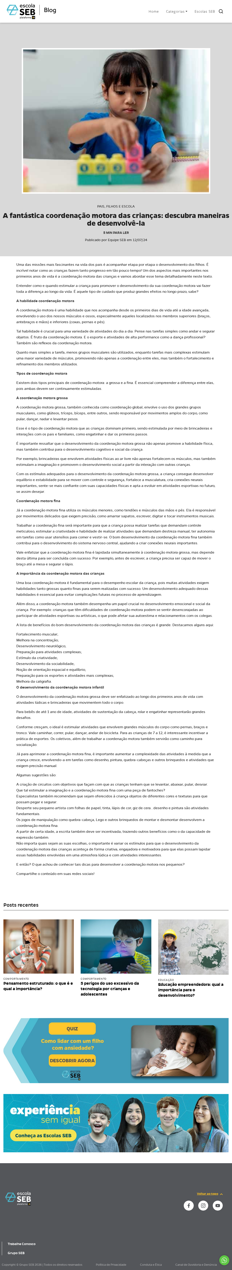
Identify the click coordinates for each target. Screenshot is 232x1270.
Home (154, 11)
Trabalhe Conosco (22, 1244)
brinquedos (175, 760)
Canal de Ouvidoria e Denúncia (196, 1265)
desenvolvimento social (101, 464)
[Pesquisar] (220, 11)
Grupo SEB (16, 1253)
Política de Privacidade (111, 1265)
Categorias (175, 11)
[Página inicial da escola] (18, 1198)
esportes (41, 739)
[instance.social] (189, 1206)
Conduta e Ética (151, 1265)
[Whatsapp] (224, 1260)
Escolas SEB (205, 11)
